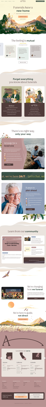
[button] (2, 1)
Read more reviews (23, 62)
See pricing (8, 164)
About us (35, 298)
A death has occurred (23, 16)
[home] (23, 1)
